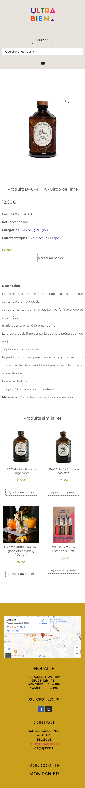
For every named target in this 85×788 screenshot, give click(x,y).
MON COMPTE (44, 765)
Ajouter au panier (50, 258)
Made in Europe (47, 238)
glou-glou (41, 230)
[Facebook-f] (41, 709)
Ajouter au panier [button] (21, 492)
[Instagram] (48, 709)
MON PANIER (44, 773)
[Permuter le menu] (42, 63)
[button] (67, 101)
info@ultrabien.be (44, 744)
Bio (31, 238)
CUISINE (26, 230)
